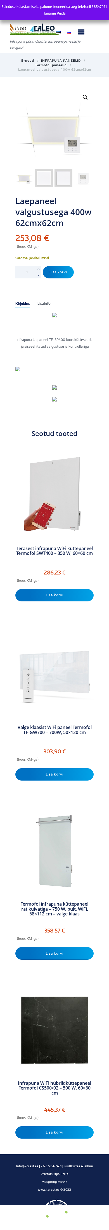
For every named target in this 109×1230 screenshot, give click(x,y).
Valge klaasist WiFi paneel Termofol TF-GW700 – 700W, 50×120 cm (55, 730)
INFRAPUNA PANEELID (61, 60)
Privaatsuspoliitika (54, 1174)
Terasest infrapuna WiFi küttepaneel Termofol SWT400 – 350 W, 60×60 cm (54, 551)
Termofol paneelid (51, 65)
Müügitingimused (55, 1181)
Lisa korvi (58, 272)
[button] (85, 97)
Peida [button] (61, 13)
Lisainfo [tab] (44, 303)
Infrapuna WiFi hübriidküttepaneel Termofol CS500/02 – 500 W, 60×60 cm (54, 1088)
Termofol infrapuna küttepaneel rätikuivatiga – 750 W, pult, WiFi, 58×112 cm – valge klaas (54, 909)
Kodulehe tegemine (54, 1195)
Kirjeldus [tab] (22, 303)
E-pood (27, 60)
